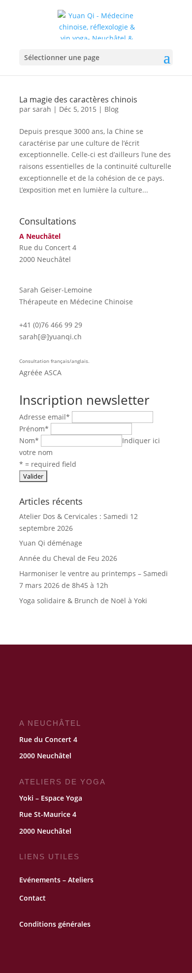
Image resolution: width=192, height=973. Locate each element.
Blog (111, 109)
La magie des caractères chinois (78, 99)
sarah (41, 109)
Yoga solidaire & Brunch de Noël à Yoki (83, 600)
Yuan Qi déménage (50, 543)
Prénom (34, 428)
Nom (29, 440)
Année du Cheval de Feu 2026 (68, 558)
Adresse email (44, 417)
